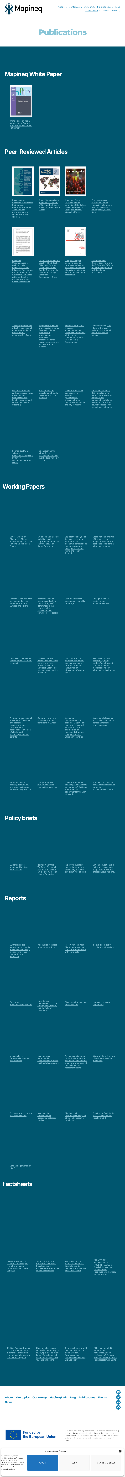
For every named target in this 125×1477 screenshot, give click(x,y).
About (61, 7)
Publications (91, 10)
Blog (117, 7)
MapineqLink (104, 7)
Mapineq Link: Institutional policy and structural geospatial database (75, 1117)
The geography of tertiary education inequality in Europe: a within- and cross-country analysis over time (102, 206)
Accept (42, 1463)
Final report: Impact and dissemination (76, 1003)
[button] (120, 1451)
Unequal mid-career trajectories (102, 1003)
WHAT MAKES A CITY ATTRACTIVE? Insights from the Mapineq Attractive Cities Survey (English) (18, 1266)
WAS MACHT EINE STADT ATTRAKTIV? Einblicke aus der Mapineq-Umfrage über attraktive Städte (76, 1266)
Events (106, 10)
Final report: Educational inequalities (21, 1003)
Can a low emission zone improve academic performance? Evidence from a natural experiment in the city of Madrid (75, 397)
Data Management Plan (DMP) (20, 1167)
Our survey (89, 7)
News (115, 10)
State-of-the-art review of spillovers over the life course (104, 1058)
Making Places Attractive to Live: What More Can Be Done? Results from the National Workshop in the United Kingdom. (18, 1353)
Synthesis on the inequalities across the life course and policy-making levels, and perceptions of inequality (20, 951)
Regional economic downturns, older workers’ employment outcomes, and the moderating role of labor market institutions (104, 664)
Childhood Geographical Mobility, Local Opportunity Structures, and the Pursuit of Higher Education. (48, 541)
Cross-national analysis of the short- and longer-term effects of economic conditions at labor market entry (103, 541)
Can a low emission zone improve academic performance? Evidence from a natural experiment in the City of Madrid (76, 788)
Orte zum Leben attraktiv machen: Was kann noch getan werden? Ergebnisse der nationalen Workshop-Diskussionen (77, 1354)
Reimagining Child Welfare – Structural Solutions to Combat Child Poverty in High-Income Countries (47, 869)
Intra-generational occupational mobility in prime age (76, 601)
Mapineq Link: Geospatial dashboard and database (20, 1058)
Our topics (74, 7)
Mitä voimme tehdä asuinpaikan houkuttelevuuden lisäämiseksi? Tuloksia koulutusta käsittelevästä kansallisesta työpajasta (105, 1354)
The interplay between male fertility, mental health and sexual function (101, 330)
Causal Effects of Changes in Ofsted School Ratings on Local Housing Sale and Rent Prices (21, 541)
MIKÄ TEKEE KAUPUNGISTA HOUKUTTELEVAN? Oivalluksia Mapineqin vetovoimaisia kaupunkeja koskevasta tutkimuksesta (105, 1267)
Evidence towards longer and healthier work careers (19, 867)
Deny (74, 1463)
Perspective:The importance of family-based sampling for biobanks (49, 394)
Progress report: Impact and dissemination (21, 1114)
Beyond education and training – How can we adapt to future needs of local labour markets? (104, 868)
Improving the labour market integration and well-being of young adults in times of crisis (75, 868)
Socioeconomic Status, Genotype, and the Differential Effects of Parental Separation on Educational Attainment (102, 266)
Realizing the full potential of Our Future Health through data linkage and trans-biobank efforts (75, 207)
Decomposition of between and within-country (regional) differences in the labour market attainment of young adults (74, 665)
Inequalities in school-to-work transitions (47, 946)
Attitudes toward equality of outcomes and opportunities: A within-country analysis (20, 786)
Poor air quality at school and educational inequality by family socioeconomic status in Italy (22, 457)
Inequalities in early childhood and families (103, 946)
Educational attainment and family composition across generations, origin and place (103, 721)
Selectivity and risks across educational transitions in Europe (46, 720)
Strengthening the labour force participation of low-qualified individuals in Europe (49, 456)
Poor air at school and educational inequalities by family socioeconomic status (104, 786)
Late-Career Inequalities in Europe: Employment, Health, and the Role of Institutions (47, 1006)
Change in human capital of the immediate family (101, 601)
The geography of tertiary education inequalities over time (47, 784)
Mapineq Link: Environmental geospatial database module (46, 1117)
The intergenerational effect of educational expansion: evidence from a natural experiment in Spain (22, 330)
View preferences (106, 1463)
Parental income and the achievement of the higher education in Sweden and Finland (21, 602)
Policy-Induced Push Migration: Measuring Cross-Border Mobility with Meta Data (75, 948)
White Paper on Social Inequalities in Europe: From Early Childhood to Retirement (21, 124)
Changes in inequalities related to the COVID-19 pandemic (21, 660)
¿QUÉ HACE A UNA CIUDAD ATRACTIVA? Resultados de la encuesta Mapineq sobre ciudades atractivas (47, 1266)
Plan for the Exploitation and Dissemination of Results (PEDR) (104, 1115)
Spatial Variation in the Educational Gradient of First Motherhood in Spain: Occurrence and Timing (49, 205)
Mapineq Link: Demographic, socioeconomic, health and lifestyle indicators (47, 1059)
